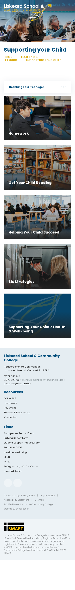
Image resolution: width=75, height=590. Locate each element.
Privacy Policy (28, 495)
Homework (10, 403)
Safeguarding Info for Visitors (21, 466)
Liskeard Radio (12, 471)
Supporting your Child (44, 60)
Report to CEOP (13, 447)
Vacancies (10, 417)
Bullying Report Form (16, 438)
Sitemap (39, 499)
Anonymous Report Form (18, 433)
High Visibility (48, 495)
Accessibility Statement (16, 499)
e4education (22, 508)
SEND (7, 457)
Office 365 (10, 398)
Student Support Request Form (22, 442)
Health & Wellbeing (15, 452)
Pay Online (10, 407)
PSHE (7, 461)
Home (8, 57)
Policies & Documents (17, 412)
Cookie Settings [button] (12, 495)
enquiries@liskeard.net (17, 383)
